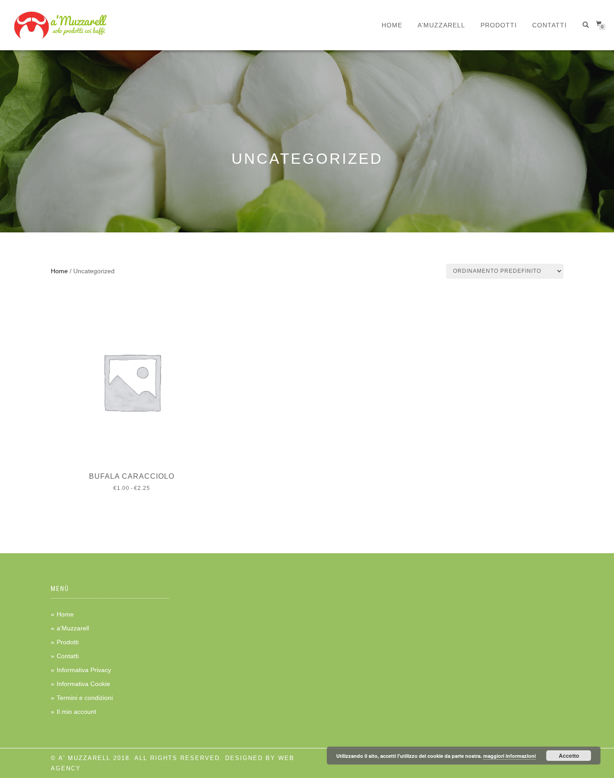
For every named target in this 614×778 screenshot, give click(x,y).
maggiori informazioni (509, 755)
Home (392, 25)
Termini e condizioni (85, 697)
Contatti (549, 25)
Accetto (569, 756)
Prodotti (499, 25)
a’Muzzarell (441, 25)
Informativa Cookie (83, 683)
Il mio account (76, 711)
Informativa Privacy (84, 669)
